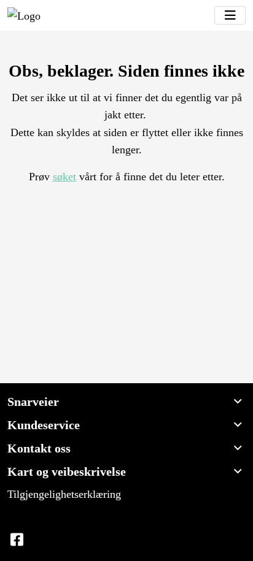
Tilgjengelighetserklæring (64, 494)
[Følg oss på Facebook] (16, 540)
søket (64, 176)
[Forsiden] (24, 15)
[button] (126, 401)
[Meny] (230, 15)
